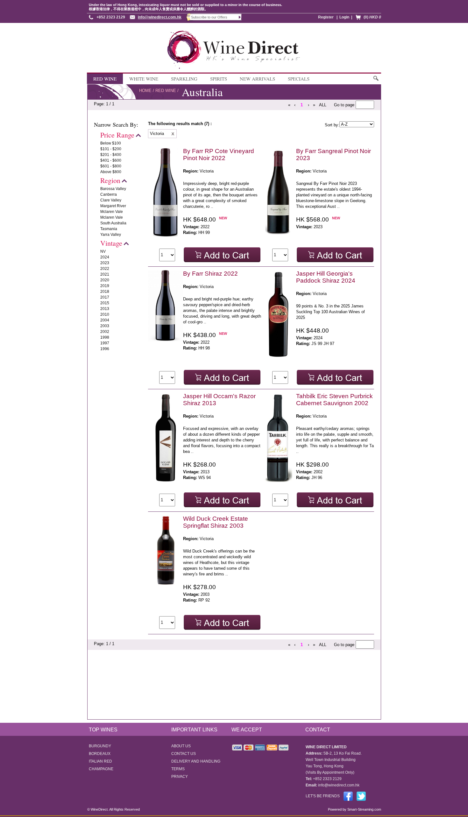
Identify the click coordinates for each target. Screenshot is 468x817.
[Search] (375, 81)
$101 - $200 (110, 149)
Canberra (108, 194)
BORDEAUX (99, 753)
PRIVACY (179, 776)
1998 (104, 337)
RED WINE (105, 78)
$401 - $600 (110, 160)
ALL (322, 104)
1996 (104, 349)
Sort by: (332, 125)
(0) (372, 17)
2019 (104, 286)
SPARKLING (184, 78)
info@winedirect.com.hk (159, 17)
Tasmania (108, 229)
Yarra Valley (110, 234)
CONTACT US (183, 753)
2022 (104, 268)
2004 (104, 320)
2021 (104, 274)
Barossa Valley (113, 189)
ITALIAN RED (100, 761)
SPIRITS (218, 78)
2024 (104, 257)
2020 (104, 280)
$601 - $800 (110, 166)
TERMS (178, 769)
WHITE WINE (143, 78)
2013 (104, 308)
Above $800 (110, 172)
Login (344, 17)
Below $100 (110, 143)
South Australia (113, 223)
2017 (104, 297)
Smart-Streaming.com (363, 809)
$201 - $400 (110, 154)
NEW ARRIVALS (257, 78)
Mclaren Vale (111, 211)
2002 (104, 331)
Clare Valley (110, 200)
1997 (104, 343)
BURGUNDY (100, 746)
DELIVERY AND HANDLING (195, 761)
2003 (104, 326)
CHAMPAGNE (101, 769)
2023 (104, 263)
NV (103, 251)
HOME (145, 90)
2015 (104, 303)
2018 (104, 291)
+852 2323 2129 (110, 17)
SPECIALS (298, 78)
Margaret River (113, 206)
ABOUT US (181, 746)
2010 (104, 314)
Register (326, 17)
